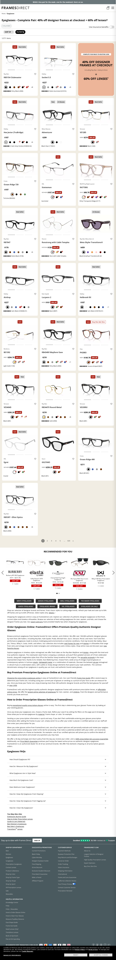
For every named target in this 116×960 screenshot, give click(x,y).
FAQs (7, 906)
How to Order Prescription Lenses (20, 819)
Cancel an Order (63, 861)
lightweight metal (45, 662)
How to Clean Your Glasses (15, 916)
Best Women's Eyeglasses (17, 824)
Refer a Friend (36, 877)
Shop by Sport (10, 884)
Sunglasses (9, 861)
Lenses (20, 829)
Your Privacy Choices (65, 884)
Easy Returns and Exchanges (67, 857)
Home (4, 14)
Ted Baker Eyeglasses (90, 601)
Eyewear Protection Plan (66, 854)
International (62, 874)
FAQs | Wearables (12, 909)
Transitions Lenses (12, 932)
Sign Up (37, 840)
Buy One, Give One (90, 866)
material (41, 714)
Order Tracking (63, 864)
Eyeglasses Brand (47, 606)
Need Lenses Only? (12, 929)
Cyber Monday (37, 857)
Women (8, 854)
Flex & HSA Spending (13, 939)
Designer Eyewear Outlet (40, 861)
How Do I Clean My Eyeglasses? (21, 808)
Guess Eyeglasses (25, 606)
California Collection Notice (67, 881)
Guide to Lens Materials (16, 821)
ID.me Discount (37, 867)
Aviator (86, 652)
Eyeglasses (9, 857)
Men (7, 851)
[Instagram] (105, 945)
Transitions (11, 829)
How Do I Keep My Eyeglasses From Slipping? (27, 794)
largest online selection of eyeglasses (42, 692)
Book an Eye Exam (12, 936)
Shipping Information (65, 871)
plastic (35, 662)
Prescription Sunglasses (14, 864)
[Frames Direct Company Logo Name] (15, 8)
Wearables (9, 894)
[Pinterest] (101, 945)
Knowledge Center (12, 902)
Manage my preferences (12, 955)
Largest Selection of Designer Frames (93, 855)
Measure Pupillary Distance (15, 919)
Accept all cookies (101, 955)
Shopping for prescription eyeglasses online (24, 678)
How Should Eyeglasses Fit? (20, 759)
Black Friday (36, 854)
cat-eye (95, 662)
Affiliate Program (37, 881)
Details (51, 613)
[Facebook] (93, 945)
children (76, 692)
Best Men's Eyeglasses (15, 826)
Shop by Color (10, 874)
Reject (75, 955)
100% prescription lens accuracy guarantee (91, 739)
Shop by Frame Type (13, 877)
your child (13, 685)
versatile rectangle (88, 657)
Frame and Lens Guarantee (67, 877)
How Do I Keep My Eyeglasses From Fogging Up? (28, 801)
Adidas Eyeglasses (46, 601)
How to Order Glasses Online (15, 912)
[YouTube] (109, 945)
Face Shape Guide (12, 922)
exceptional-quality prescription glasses (28, 705)
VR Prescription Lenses (13, 887)
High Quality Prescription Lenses (95, 860)
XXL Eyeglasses (68, 606)
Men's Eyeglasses (24, 601)
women (86, 643)
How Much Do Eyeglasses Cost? (21, 780)
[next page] (73, 541)
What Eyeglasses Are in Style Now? (23, 773)
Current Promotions (39, 851)
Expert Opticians (89, 863)
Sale (7, 891)
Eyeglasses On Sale (89, 606)
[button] (113, 572)
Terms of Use (93, 949)
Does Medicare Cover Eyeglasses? (22, 787)
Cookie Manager (27, 951)
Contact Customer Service (66, 887)
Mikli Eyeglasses (67, 601)
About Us (87, 851)
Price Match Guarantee (29, 741)
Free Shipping (36, 864)
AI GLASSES (6, 26)
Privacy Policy (80, 949)
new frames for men (72, 643)
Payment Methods (64, 851)
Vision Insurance (63, 867)
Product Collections (12, 871)
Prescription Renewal (65, 891)
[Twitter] (97, 945)
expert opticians (37, 622)
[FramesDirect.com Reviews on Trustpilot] (91, 840)
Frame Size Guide (83, 678)
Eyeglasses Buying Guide (16, 816)
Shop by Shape (11, 881)
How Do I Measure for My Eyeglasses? (24, 766)
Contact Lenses (11, 867)
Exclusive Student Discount (41, 871)
